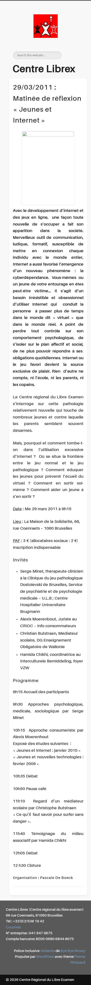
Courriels (13, 927)
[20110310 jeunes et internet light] (48, 168)
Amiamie (47, 951)
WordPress (45, 957)
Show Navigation (73, 43)
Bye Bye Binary (72, 951)
